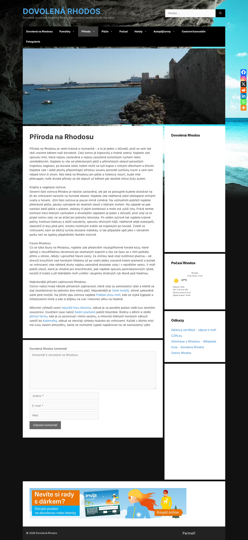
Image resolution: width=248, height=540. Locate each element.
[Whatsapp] (243, 102)
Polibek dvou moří (108, 295)
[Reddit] (243, 90)
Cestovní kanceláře (193, 31)
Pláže (105, 31)
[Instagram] (243, 78)
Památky (65, 31)
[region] (124, 86)
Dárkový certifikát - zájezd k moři (193, 330)
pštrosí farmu (38, 316)
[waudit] (219, 533)
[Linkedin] (243, 96)
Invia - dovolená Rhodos (187, 347)
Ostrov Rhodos (181, 353)
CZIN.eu (176, 335)
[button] (124, 86)
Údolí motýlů (120, 290)
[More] (243, 108)
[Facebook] (243, 72)
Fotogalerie (33, 41)
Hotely (138, 31)
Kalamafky (50, 320)
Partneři (189, 533)
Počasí (123, 31)
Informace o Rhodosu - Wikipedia (193, 341)
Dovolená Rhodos (61, 11)
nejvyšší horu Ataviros (76, 307)
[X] (243, 84)
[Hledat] (220, 13)
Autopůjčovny (162, 31)
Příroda (86, 31)
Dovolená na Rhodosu (39, 31)
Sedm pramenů (85, 312)
